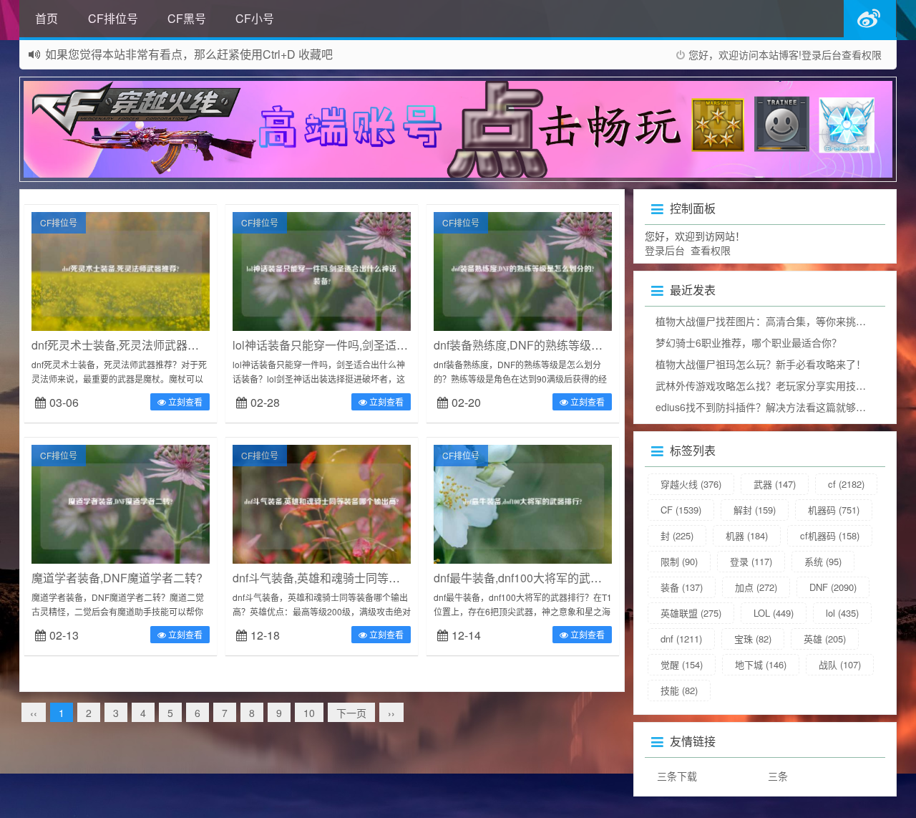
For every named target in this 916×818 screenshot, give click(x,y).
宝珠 (752, 638)
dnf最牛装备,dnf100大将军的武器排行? (532, 577)
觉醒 (682, 664)
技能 (679, 690)
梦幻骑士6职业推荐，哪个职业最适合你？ (749, 342)
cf (846, 484)
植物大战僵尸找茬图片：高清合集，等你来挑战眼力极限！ (786, 321)
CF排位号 (113, 18)
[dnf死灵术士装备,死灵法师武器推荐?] (120, 270)
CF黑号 (186, 18)
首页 (46, 18)
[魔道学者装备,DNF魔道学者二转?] (120, 503)
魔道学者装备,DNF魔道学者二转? (117, 577)
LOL (774, 613)
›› (391, 713)
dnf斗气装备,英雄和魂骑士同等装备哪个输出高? (354, 577)
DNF (833, 587)
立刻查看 (184, 401)
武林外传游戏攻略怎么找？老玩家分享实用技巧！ (766, 385)
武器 (775, 484)
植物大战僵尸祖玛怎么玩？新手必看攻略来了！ (761, 364)
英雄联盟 (691, 613)
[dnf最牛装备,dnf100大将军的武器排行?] (523, 503)
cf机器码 (829, 535)
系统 (823, 561)
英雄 (825, 638)
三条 (778, 776)
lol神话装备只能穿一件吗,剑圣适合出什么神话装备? (363, 345)
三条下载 (677, 776)
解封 (755, 509)
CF (681, 509)
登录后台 (822, 54)
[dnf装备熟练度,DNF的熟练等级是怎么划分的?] (523, 270)
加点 (756, 587)
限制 (679, 561)
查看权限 (862, 54)
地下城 (760, 664)
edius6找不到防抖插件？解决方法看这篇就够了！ (766, 407)
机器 (747, 535)
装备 (682, 587)
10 (309, 713)
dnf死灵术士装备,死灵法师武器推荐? (124, 345)
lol (842, 613)
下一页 (351, 713)
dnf (681, 638)
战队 (840, 664)
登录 (751, 561)
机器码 (833, 509)
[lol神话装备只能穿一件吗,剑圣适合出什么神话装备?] (322, 270)
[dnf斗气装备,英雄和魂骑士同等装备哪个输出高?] (322, 503)
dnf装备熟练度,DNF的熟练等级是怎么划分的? (550, 345)
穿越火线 (691, 484)
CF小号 (254, 18)
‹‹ (33, 713)
